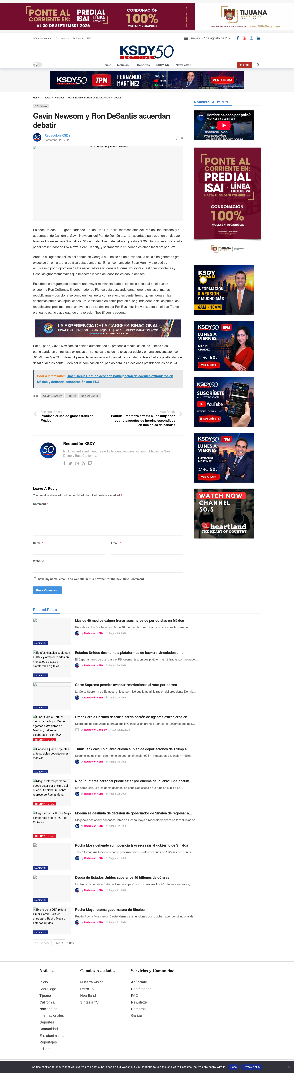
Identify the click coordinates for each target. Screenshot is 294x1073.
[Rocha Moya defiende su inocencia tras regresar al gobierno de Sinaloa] (52, 856)
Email (116, 543)
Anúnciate (139, 982)
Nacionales (48, 1009)
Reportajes (48, 1042)
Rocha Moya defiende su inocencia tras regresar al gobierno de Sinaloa (131, 845)
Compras (138, 1009)
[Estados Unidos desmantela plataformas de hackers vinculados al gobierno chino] (52, 663)
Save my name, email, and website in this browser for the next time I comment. (91, 579)
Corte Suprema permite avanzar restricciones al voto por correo (126, 684)
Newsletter (139, 1002)
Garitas (137, 1015)
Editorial (45, 1049)
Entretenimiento (52, 1036)
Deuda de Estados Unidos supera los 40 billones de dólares (122, 877)
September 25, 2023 (57, 140)
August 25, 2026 (118, 697)
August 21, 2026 (118, 858)
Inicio (43, 982)
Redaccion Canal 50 (95, 729)
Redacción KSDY (57, 135)
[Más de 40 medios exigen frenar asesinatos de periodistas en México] (52, 631)
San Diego (47, 989)
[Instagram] (77, 463)
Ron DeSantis (90, 395)
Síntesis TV (89, 1002)
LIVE (246, 65)
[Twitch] (90, 463)
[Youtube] (83, 463)
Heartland (88, 996)
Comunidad (48, 1029)
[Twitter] (70, 463)
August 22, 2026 (118, 793)
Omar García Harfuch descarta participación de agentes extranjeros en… (133, 716)
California (47, 1002)
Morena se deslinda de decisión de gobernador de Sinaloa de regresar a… (133, 813)
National (41, 105)
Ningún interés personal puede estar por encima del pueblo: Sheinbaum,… (134, 780)
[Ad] (147, 16)
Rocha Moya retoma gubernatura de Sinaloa (110, 909)
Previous (43, 942)
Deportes (46, 1022)
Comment (41, 504)
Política (71, 395)
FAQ (134, 996)
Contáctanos (141, 989)
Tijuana (45, 996)
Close (233, 1066)
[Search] (258, 65)
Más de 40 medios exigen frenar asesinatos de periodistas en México (129, 620)
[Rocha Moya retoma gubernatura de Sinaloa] (52, 920)
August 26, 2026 (118, 633)
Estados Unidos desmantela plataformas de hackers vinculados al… (129, 652)
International (44, 739)
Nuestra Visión (92, 982)
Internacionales (51, 1015)
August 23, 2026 (121, 729)
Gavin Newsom (52, 395)
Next (58, 942)
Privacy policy (251, 1066)
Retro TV (87, 989)
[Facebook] (64, 463)
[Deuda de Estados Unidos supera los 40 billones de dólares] (52, 888)
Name (38, 543)
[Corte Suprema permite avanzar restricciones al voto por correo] (52, 696)
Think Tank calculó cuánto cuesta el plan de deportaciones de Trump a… (132, 749)
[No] (289, 1067)
